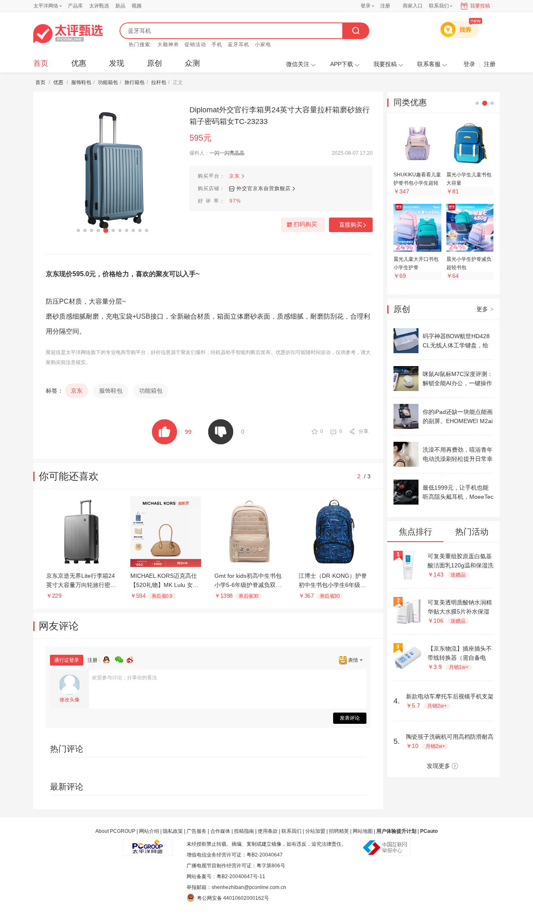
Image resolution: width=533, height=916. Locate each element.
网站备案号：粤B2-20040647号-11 (226, 876)
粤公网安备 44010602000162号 (233, 898)
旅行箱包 (134, 82)
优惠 (78, 63)
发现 (116, 63)
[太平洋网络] (148, 844)
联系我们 (291, 831)
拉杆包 (158, 82)
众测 (192, 63)
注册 (385, 6)
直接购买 (350, 224)
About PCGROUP (115, 831)
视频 (137, 6)
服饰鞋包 (81, 82)
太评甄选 (99, 6)
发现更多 (438, 766)
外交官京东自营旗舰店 (264, 188)
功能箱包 (108, 82)
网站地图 (363, 831)
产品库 (75, 6)
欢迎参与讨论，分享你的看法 (124, 678)
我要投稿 (480, 6)
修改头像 (70, 700)
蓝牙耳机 (238, 44)
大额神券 (168, 44)
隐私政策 (173, 831)
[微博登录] (132, 658)
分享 (364, 431)
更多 (484, 309)
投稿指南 (244, 831)
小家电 (263, 44)
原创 (154, 63)
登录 (366, 6)
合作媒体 (220, 831)
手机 (217, 44)
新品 (120, 6)
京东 (234, 176)
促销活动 (195, 44)
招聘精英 (339, 831)
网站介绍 (149, 831)
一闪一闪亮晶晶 (226, 153)
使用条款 (268, 831)
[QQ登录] (109, 658)
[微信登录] (121, 658)
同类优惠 (410, 102)
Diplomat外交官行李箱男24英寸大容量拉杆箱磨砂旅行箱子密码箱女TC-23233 (279, 116)
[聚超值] (68, 33)
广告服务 (197, 831)
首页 (40, 63)
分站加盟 (315, 831)
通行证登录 (66, 660)
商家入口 (413, 6)
